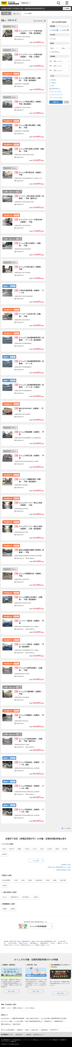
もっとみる (36, 860)
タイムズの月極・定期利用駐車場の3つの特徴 (53, 1018)
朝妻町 (19, 849)
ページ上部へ (67, 828)
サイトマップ (47, 1040)
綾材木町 (4, 854)
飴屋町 (57, 849)
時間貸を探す (25, 3)
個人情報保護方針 (5, 1040)
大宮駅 (15, 880)
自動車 (3, 1008)
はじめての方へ (5, 1018)
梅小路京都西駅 (6, 880)
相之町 (4, 849)
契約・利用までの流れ (32, 1018)
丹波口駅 (4, 885)
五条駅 (47, 880)
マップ (17, 13)
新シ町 (35, 849)
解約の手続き (16, 1024)
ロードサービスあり (57, 97)
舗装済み (53, 79)
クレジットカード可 (57, 94)
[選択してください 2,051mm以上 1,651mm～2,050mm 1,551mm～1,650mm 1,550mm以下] (61, 70)
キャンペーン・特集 (6, 1021)
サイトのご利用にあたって (34, 1040)
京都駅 (30, 880)
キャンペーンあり (56, 91)
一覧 (7, 13)
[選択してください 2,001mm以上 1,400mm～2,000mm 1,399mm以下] (61, 66)
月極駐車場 (28, 1034)
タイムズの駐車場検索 (38, 926)
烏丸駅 (23, 880)
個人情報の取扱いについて (18, 1040)
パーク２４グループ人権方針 (8, 1041)
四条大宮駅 (63, 880)
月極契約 (53, 30)
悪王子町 (11, 849)
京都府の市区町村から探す (63, 869)
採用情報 (62, 1040)
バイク (9, 1008)
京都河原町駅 (38, 880)
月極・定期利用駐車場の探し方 (33, 1021)
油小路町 (49, 849)
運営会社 (55, 1040)
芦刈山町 (27, 849)
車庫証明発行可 (55, 88)
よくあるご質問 (18, 1021)
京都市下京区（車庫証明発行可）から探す (59, 867)
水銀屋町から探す (66, 864)
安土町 (42, 849)
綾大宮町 (65, 849)
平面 (52, 85)
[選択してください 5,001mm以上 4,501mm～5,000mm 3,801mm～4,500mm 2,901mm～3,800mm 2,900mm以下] (61, 61)
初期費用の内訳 (58, 1021)
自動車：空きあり (18, 1008)
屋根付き (53, 82)
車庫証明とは (48, 1021)
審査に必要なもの (6, 1024)
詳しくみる (11, 991)
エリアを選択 (28, 13)
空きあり (53, 38)
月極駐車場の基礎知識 (18, 1018)
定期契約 (64, 30)
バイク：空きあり (30, 1008)
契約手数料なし (55, 51)
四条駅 (54, 880)
